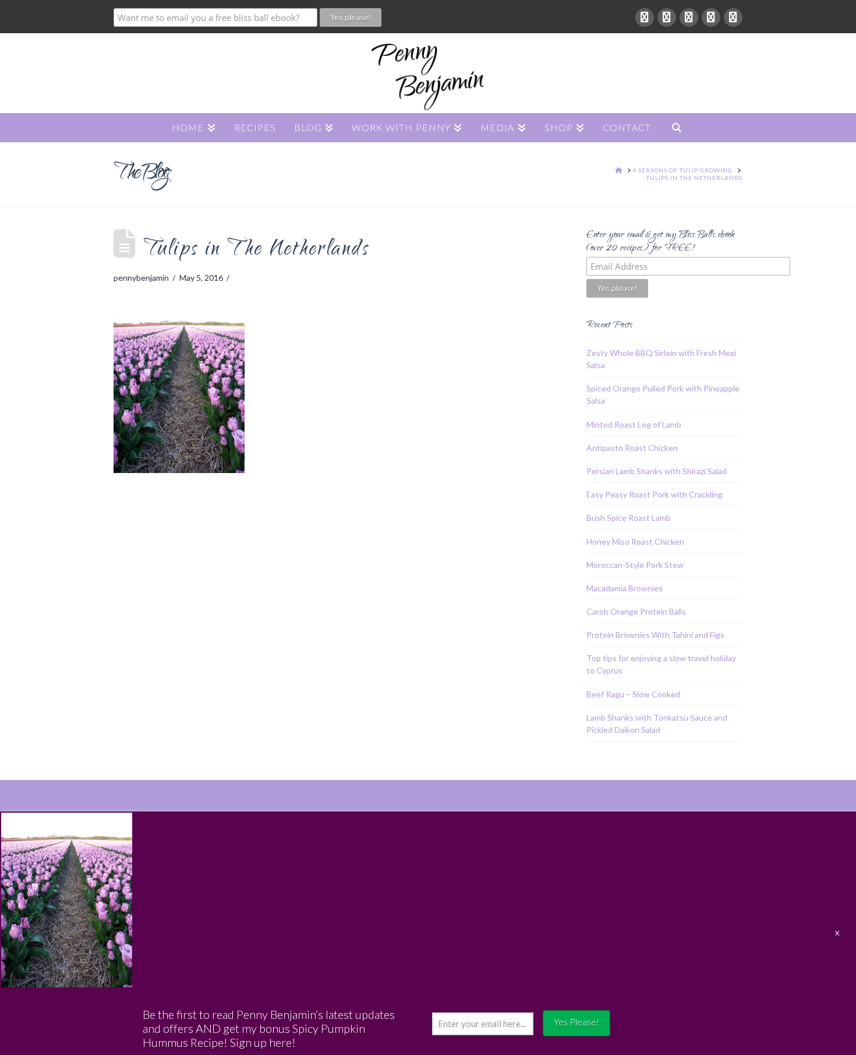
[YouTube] (711, 17)
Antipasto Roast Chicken (632, 448)
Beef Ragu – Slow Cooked (633, 694)
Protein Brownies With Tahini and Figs (655, 635)
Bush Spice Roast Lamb (628, 518)
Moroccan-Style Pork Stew (635, 565)
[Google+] (666, 17)
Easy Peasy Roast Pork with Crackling (654, 494)
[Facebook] (644, 17)
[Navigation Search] (677, 127)
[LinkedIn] (689, 17)
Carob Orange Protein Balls (636, 611)
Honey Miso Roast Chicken (635, 541)
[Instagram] (733, 17)
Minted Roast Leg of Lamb (633, 424)
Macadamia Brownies (624, 588)
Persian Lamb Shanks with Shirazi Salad (656, 471)
